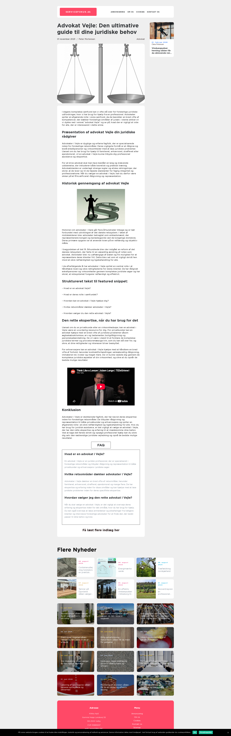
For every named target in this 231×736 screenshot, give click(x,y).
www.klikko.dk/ (96, 728)
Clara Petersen (158, 44)
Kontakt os (153, 12)
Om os (130, 12)
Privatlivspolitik (206, 732)
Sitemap (137, 728)
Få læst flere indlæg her (101, 530)
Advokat (141, 39)
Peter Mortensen (87, 39)
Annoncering (118, 12)
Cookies (140, 12)
